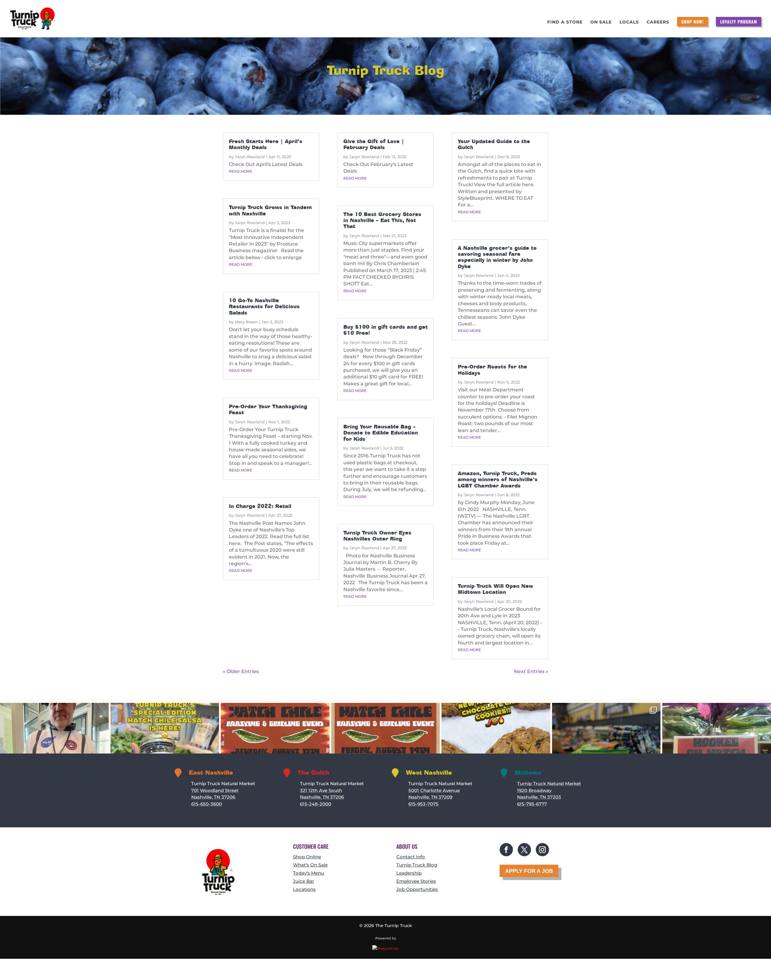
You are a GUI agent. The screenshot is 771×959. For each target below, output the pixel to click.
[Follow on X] (524, 849)
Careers (658, 22)
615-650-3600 (206, 804)
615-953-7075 (423, 804)
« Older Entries (241, 671)
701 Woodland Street (215, 790)
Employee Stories (416, 881)
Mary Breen (246, 321)
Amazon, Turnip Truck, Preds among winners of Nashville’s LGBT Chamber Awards (498, 479)
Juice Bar (303, 881)
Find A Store (564, 22)
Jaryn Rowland (250, 156)
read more (240, 171)
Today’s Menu (308, 873)
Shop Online (307, 857)
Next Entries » (531, 671)
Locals (629, 22)
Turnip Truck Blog (416, 865)
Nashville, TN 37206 (213, 797)
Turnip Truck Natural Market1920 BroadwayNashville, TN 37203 (549, 790)
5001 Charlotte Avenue (434, 790)
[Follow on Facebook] (506, 849)
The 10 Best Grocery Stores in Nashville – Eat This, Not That (382, 220)
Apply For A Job (529, 871)
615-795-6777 (532, 804)
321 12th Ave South (321, 790)
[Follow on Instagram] (542, 849)
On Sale (601, 22)
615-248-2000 (315, 804)
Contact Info (410, 857)
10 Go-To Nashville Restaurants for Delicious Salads (264, 306)
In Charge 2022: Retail (260, 506)
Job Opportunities (417, 889)
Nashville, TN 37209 (430, 797)
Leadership (409, 873)
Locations (304, 889)
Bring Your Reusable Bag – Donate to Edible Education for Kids (380, 433)
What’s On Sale (310, 865)
